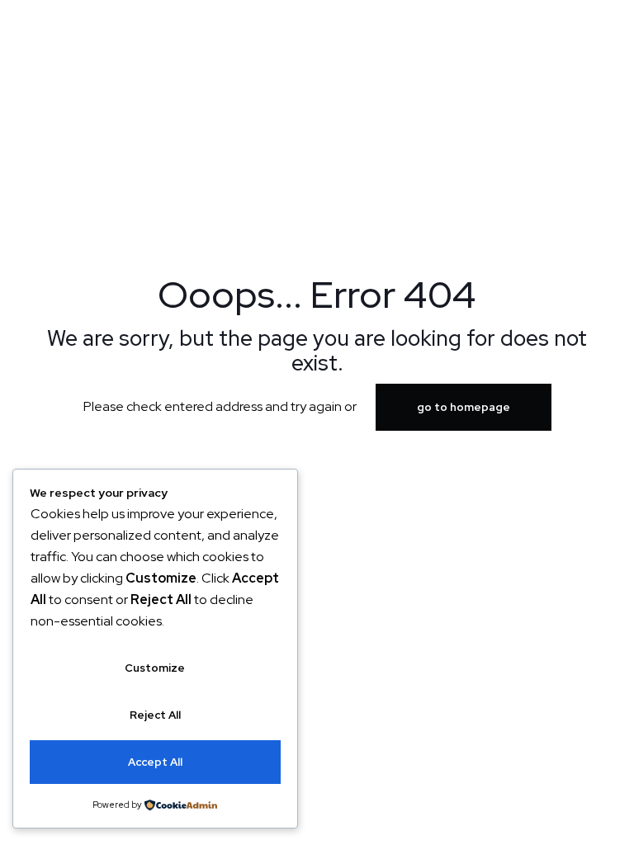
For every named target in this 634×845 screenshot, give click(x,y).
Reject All (155, 715)
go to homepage (463, 407)
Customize (155, 668)
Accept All (155, 762)
